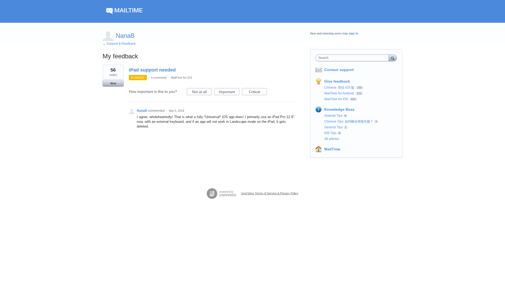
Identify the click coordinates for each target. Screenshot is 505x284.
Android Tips (333, 116)
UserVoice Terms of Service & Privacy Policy (269, 193)
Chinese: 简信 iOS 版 (339, 87)
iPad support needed (152, 70)
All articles (331, 139)
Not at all (202, 92)
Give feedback (337, 81)
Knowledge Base (339, 109)
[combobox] (353, 58)
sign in (353, 33)
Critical (258, 92)
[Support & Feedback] (152, 11)
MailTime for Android (339, 93)
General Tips (333, 127)
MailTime (332, 149)
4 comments (159, 77)
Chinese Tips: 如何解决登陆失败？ (348, 121)
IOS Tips (330, 133)
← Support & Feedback (119, 43)
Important (229, 92)
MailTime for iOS (181, 77)
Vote (113, 83)
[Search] (392, 57)
